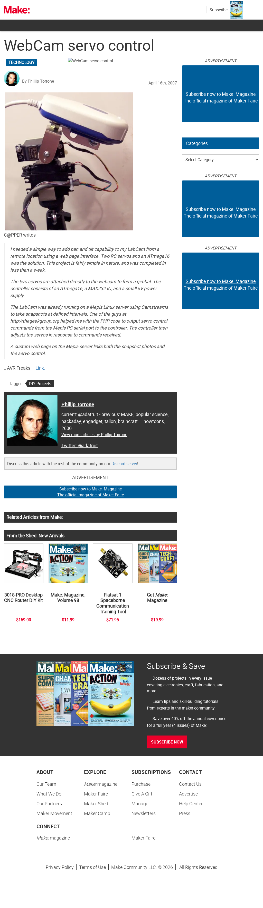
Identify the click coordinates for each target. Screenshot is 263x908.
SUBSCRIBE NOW (167, 742)
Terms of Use (92, 867)
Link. (40, 368)
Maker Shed (96, 803)
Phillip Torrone (77, 404)
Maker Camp (97, 813)
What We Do (48, 794)
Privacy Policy (60, 867)
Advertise (188, 794)
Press (184, 813)
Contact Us (190, 784)
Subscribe (219, 10)
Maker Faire (96, 794)
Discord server (124, 463)
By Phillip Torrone (38, 81)
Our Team (46, 784)
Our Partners (49, 803)
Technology (21, 62)
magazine (100, 784)
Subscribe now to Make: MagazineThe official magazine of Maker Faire (90, 492)
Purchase (141, 784)
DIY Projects (40, 383)
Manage (140, 803)
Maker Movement (54, 813)
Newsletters (144, 813)
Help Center (191, 803)
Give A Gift (142, 794)
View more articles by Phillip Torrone (94, 434)
